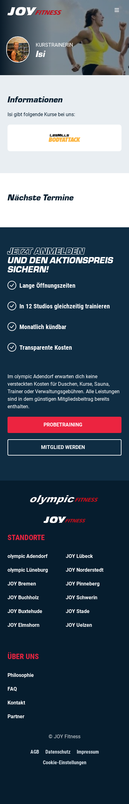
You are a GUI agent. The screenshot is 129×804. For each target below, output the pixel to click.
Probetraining (63, 425)
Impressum (88, 752)
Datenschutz (57, 752)
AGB (34, 752)
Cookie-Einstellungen (64, 762)
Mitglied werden (63, 447)
